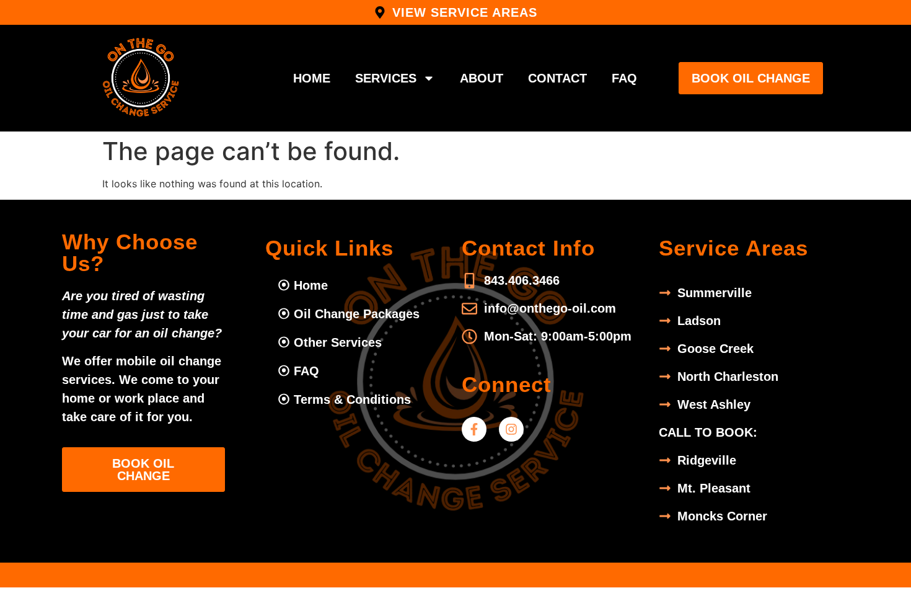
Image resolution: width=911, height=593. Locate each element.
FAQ (624, 78)
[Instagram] (511, 429)
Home (311, 78)
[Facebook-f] (474, 429)
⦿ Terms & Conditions (344, 399)
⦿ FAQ (298, 371)
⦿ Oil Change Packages (349, 314)
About (481, 78)
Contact (557, 78)
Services (385, 78)
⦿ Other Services (330, 342)
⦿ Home (303, 285)
